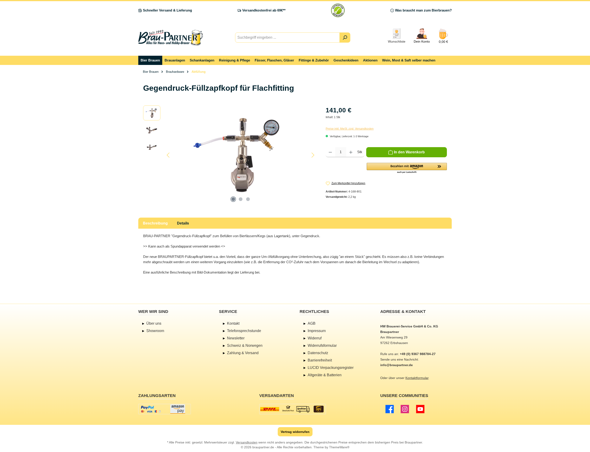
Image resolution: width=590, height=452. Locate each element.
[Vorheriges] (168, 155)
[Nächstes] (312, 155)
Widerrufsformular (322, 345)
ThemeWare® (339, 447)
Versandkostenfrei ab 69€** (264, 10)
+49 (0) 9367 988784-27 (418, 354)
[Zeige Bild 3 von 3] (248, 199)
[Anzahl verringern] (330, 152)
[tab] (155, 223)
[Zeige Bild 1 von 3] (233, 199)
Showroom (155, 331)
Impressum (317, 331)
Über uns (153, 323)
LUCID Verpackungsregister (331, 368)
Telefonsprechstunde (244, 331)
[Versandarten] (292, 409)
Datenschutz (318, 353)
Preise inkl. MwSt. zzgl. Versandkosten (350, 128)
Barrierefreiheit (320, 360)
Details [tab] (183, 223)
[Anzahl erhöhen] (351, 152)
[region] (230, 154)
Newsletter (236, 338)
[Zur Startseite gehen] (170, 38)
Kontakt (233, 323)
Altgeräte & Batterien (325, 375)
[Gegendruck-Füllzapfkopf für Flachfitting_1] (240, 154)
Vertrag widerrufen (295, 432)
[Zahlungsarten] (164, 409)
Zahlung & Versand (243, 353)
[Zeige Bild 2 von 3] (240, 199)
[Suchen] (344, 37)
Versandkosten (246, 442)
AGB (312, 323)
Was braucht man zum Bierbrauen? (423, 10)
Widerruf (315, 338)
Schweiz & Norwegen (245, 345)
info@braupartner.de (396, 365)
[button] (407, 168)
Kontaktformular (416, 378)
